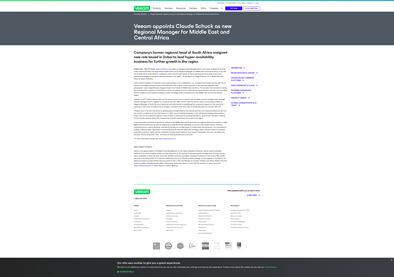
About (136, 210)
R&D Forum (169, 230)
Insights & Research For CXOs (240, 210)
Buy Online (241, 3)
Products (157, 8)
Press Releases (139, 224)
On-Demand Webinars (238, 222)
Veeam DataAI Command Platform (209, 210)
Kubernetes (202, 230)
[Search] (222, 8)
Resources (181, 8)
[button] (197, 271)
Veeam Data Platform (205, 216)
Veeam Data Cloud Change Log (176, 224)
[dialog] (197, 267)
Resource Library (236, 216)
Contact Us (137, 222)
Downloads (220, 3)
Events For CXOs (236, 213)
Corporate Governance (141, 219)
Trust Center (138, 230)
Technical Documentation (174, 213)
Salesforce (202, 227)
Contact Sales (231, 3)
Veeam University (171, 222)
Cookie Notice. (271, 267)
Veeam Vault (203, 222)
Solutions (169, 8)
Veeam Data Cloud (204, 219)
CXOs (203, 8)
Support (250, 3)
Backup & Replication (205, 233)
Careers (136, 216)
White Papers (235, 219)
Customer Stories (236, 224)
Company (214, 8)
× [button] (391, 260)
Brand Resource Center (141, 227)
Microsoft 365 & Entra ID (206, 224)
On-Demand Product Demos (240, 227)
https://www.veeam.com (167, 138)
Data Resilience (203, 213)
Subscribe (252, 195)
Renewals (169, 219)
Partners (193, 8)
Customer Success (172, 216)
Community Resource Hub (174, 227)
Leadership (137, 213)
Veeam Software (162, 69)
